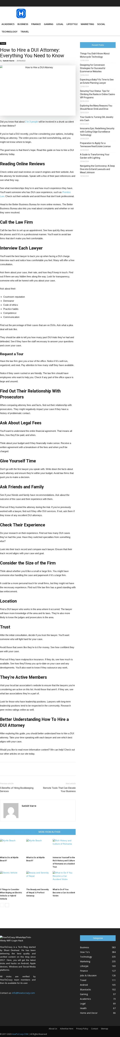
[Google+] (87, 3)
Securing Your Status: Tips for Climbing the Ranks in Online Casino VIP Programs (97, 94)
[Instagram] (92, 3)
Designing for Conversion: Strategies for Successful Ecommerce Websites (92, 68)
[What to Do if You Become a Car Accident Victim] (64, 879)
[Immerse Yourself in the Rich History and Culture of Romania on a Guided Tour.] (64, 847)
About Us (53, 1028)
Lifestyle (72, 24)
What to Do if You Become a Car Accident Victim (64, 892)
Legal (59, 24)
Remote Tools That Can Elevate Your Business (59, 790)
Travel (24, 31)
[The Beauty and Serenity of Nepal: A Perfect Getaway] (37, 879)
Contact (94, 1028)
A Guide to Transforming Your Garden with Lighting (94, 156)
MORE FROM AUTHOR (49, 832)
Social (101, 24)
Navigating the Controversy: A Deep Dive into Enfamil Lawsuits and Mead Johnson (97, 169)
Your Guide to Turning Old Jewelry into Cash (96, 119)
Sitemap (104, 1028)
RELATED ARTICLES (25, 832)
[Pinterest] (103, 3)
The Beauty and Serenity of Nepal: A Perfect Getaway (37, 892)
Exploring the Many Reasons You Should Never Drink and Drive (96, 107)
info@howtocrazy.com (23, 992)
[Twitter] (108, 3)
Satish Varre (8, 60)
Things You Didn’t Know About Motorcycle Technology (95, 55)
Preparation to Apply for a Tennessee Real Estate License (95, 145)
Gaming (48, 24)
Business (23, 24)
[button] (112, 24)
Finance (36, 24)
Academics (8, 24)
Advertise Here (66, 1028)
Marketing (87, 24)
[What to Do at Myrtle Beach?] (11, 847)
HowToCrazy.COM (20, 1034)
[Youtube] (113, 3)
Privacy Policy (82, 1028)
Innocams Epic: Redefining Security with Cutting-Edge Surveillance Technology (97, 131)
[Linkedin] (97, 3)
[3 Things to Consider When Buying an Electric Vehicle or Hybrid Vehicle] (11, 879)
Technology (9, 31)
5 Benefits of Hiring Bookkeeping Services (16, 790)
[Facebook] (82, 3)
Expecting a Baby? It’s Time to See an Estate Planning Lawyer (97, 81)
